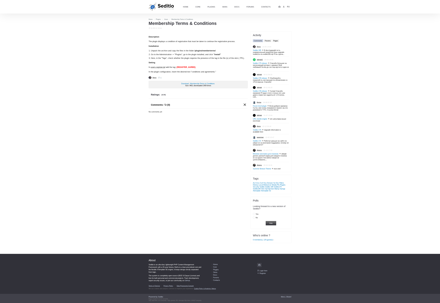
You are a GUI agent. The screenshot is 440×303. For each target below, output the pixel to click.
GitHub (187, 280)
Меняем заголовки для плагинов (265, 154)
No (257, 218)
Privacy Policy (168, 286)
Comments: (160, 105)
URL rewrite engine (260, 119)
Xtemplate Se (266, 191)
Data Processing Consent (185, 286)
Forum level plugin (260, 106)
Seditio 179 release (260, 63)
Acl (254, 183)
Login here (263, 271)
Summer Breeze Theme (262, 169)
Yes (257, 214)
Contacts (266, 7)
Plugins (211, 7)
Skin (262, 189)
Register (263, 273)
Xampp (282, 189)
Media (274, 185)
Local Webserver (265, 185)
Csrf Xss (263, 183)
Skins (224, 7)
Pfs (278, 185)
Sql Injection (269, 189)
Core (197, 7)
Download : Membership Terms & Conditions (198, 84)
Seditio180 (257, 189)
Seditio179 (278, 187)
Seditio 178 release (260, 78)
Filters (281, 183)
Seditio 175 (257, 130)
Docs (236, 7)
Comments (258, 41)
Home (185, 7)
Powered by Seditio (156, 297)
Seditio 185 (257, 50)
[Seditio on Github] (279, 7)
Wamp (276, 189)
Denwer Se (271, 183)
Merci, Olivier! (286, 297)
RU (288, 7)
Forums (250, 7)
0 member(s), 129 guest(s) (263, 240)
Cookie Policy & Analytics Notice (205, 288)
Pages (275, 41)
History (255, 185)
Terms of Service (154, 286)
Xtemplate (256, 191)
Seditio (262, 187)
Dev (277, 183)
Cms (257, 183)
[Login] (284, 7)
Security (256, 187)
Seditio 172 (257, 141)
